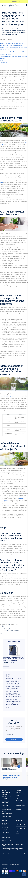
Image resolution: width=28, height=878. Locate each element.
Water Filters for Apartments (6, 793)
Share (1, 633)
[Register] (24, 853)
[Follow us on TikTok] (24, 828)
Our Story (18, 792)
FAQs (1, 60)
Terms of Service (6, 840)
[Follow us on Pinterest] (17, 828)
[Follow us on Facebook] (17, 824)
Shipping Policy (6, 830)
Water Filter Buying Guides (11, 630)
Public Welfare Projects (5, 824)
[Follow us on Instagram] (24, 824)
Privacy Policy (5, 832)
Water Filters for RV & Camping (7, 797)
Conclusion (3, 62)
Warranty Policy (6, 837)
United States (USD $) (8, 860)
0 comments (7, 626)
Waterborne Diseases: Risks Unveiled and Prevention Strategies (11, 777)
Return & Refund (6, 835)
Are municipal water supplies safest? (11, 46)
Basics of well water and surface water (12, 43)
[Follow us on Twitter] (21, 824)
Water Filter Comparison (5, 806)
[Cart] (25, 5)
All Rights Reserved (14, 864)
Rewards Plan (19, 803)
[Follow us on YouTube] (21, 828)
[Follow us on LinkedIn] (17, 831)
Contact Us (19, 800)
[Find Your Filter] (5, 5)
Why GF (18, 795)
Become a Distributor (18, 808)
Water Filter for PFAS (7, 813)
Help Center (5, 827)
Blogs (17, 798)
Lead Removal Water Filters (5, 801)
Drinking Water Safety (10, 629)
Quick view (6, 666)
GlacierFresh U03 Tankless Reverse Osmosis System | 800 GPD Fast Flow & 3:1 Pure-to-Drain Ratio (13, 659)
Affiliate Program (20, 805)
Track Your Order (6, 816)
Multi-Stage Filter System (6, 810)
